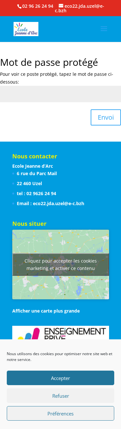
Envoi (106, 117)
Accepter (60, 378)
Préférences (60, 413)
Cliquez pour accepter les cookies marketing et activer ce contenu (61, 264)
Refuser (60, 396)
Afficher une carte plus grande (46, 311)
